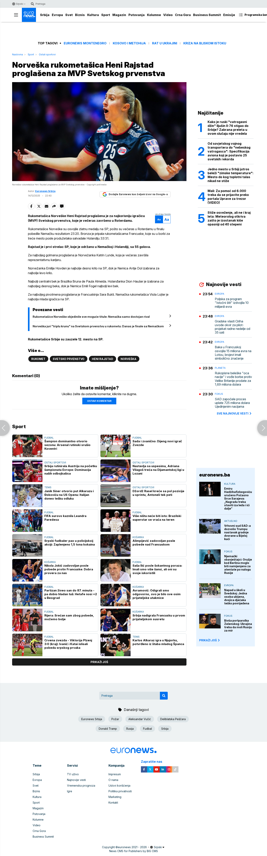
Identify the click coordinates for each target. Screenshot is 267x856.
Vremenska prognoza (81, 785)
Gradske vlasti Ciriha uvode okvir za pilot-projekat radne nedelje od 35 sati (232, 327)
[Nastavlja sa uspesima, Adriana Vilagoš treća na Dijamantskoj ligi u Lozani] (115, 470)
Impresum (114, 774)
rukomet (38, 359)
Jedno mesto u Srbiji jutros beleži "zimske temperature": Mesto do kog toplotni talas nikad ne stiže (231, 175)
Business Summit (207, 15)
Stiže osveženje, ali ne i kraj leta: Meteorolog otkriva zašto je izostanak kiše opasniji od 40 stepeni (229, 218)
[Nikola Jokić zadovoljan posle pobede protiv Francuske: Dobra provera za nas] (27, 570)
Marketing (114, 797)
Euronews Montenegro (85, 43)
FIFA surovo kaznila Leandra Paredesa (65, 517)
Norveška (128, 359)
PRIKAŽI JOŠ (208, 640)
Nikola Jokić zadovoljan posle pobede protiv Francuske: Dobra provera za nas (68, 569)
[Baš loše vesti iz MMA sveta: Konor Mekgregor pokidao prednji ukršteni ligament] (262, 428)
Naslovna (17, 54)
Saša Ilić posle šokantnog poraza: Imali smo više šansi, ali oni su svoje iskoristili (157, 569)
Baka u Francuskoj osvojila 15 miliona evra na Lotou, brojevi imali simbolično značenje (233, 352)
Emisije (229, 15)
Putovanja (136, 15)
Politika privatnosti (120, 791)
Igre (69, 791)
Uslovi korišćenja (119, 785)
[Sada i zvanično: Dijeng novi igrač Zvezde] (115, 446)
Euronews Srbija (91, 719)
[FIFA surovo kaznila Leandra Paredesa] (27, 520)
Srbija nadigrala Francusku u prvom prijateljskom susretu (159, 617)
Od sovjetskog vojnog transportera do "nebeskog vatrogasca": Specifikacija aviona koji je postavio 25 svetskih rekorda (229, 151)
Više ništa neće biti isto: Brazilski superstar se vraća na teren (157, 517)
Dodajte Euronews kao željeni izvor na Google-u (138, 194)
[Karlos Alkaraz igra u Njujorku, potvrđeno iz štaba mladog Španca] (115, 645)
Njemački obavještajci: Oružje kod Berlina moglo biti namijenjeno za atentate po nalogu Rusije (238, 564)
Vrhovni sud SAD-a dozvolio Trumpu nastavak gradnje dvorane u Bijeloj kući (237, 532)
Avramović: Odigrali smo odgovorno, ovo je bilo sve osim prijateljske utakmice (157, 594)
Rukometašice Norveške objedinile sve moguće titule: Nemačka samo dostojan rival (91, 316)
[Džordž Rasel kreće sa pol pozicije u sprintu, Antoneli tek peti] (115, 495)
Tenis (47, 487)
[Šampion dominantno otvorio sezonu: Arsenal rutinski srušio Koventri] (27, 446)
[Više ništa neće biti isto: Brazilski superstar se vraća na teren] (115, 520)
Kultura (93, 15)
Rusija (130, 728)
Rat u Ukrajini (164, 43)
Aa (159, 219)
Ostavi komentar (99, 400)
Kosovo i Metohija (129, 43)
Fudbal (49, 437)
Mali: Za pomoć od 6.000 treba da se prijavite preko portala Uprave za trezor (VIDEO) (228, 197)
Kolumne (154, 15)
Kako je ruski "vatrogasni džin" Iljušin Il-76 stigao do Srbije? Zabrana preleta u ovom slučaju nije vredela (228, 127)
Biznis (80, 15)
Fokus (219, 393)
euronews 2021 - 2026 (132, 847)
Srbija (44, 15)
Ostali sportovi (47, 54)
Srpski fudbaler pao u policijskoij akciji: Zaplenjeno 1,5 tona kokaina (69, 542)
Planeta (220, 367)
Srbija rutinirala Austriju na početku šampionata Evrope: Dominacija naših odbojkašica (70, 469)
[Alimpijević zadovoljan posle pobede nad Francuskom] (115, 545)
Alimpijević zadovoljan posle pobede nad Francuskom (154, 542)
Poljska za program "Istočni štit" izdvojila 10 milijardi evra (232, 302)
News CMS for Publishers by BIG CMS (133, 851)
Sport (105, 15)
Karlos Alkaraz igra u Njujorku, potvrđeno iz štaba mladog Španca (158, 642)
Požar (115, 719)
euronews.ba (214, 475)
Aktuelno (230, 521)
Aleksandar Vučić (139, 719)
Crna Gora (183, 15)
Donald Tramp (108, 728)
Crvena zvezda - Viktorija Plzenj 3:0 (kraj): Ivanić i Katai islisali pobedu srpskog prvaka (68, 644)
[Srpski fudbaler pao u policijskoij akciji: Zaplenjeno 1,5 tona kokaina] (27, 545)
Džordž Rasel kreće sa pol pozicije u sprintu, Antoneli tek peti (158, 493)
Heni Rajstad (102, 359)
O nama (113, 780)
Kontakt (113, 802)
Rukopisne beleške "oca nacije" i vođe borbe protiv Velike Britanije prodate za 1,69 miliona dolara (233, 378)
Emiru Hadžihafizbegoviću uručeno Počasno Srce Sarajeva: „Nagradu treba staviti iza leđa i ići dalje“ (238, 498)
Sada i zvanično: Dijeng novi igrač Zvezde (157, 443)
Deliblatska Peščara (173, 719)
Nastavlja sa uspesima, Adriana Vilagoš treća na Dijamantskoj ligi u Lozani (158, 469)
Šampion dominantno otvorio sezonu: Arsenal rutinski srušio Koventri (67, 444)
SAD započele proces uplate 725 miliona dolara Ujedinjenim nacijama (232, 402)
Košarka (138, 537)
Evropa (57, 15)
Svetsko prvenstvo (68, 359)
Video (168, 15)
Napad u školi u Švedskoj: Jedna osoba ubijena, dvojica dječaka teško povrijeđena (236, 596)
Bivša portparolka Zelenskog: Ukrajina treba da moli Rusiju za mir (238, 625)
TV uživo (73, 774)
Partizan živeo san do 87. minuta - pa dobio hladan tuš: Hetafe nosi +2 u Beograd (70, 594)
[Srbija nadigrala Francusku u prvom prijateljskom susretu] (115, 620)
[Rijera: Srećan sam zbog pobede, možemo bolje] (27, 620)
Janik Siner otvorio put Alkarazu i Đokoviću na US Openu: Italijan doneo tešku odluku (69, 494)
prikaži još (99, 662)
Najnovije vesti (76, 780)
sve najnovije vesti (232, 413)
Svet (69, 15)
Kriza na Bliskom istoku (204, 43)
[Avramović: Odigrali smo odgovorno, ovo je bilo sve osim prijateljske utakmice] (115, 595)
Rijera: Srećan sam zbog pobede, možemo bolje (69, 617)
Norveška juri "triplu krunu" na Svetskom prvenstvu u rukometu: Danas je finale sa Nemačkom (98, 326)
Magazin (119, 15)
